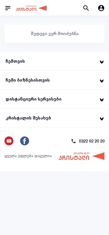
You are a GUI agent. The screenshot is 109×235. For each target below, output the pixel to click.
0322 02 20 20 (92, 141)
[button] (86, 7)
